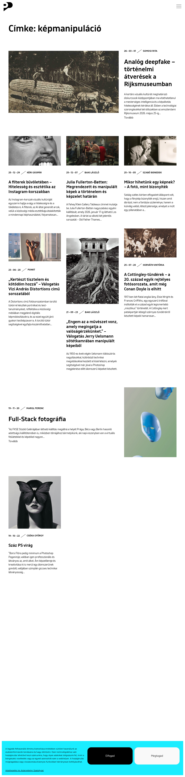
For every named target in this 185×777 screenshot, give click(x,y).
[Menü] (178, 6)
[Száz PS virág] (34, 502)
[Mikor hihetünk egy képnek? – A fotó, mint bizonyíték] (150, 151)
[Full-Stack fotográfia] (150, 422)
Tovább (128, 117)
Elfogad (110, 756)
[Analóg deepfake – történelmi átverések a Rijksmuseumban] (63, 82)
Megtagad (157, 756)
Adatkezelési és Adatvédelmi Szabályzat (24, 771)
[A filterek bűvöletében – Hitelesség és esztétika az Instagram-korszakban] (34, 151)
